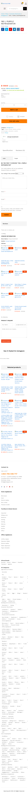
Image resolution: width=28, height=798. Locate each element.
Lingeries (16, 658)
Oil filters (11, 742)
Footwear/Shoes (5, 756)
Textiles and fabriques (8, 714)
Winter (3, 712)
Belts (9, 702)
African (4, 716)
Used (8, 738)
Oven (2, 498)
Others (10, 743)
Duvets (4, 682)
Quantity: (3, 102)
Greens (4, 583)
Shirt (19, 643)
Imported (3, 513)
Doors (18, 751)
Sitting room (4, 515)
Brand (3, 728)
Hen (8, 593)
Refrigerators (10, 127)
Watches (10, 767)
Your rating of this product (8, 173)
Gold (16, 767)
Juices (21, 583)
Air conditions (5, 613)
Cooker (4, 634)
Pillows (16, 682)
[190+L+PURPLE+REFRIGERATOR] (6, 29)
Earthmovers (13, 780)
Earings (15, 770)
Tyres (19, 738)
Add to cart (14, 110)
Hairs (14, 728)
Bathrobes (16, 688)
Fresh (3, 580)
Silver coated (10, 768)
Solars (13, 778)
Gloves (18, 706)
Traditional (5, 708)
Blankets (4, 643)
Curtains (18, 684)
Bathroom (4, 685)
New (3, 738)
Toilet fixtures (10, 751)
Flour (9, 577)
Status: (4, 90)
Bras (22, 658)
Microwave (4, 495)
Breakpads (4, 740)
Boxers (4, 666)
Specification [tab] (8, 150)
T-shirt (25, 643)
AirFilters (4, 742)
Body (9, 728)
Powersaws (21, 776)
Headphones (22, 617)
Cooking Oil (5, 578)
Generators (5, 776)
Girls (3, 655)
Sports (3, 691)
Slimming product (21, 730)
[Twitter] (4, 487)
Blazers (11, 678)
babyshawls (12, 643)
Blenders (10, 637)
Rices (21, 577)
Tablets (20, 609)
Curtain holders (21, 753)
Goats (3, 589)
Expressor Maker (5, 541)
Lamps (23, 750)
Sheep (9, 589)
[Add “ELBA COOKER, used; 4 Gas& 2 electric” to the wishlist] (10, 303)
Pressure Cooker (5, 504)
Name (3, 191)
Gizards (25, 593)
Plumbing (4, 750)
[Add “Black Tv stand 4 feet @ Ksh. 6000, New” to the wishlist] (10, 281)
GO (25, 8)
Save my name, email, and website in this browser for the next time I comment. (12, 209)
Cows (15, 589)
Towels (4, 688)
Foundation (5, 748)
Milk (16, 583)
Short (10, 648)
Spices (15, 577)
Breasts (4, 595)
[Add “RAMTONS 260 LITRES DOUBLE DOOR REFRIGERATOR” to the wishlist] (10, 258)
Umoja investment (12, 88)
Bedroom (3, 517)
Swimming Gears (6, 696)
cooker (6, 129)
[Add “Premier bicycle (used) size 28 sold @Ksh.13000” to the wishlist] (24, 303)
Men (3, 673)
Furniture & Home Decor (7, 718)
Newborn (4, 641)
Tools (3, 781)
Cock (3, 593)
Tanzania (3, 564)
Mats (8, 599)
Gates (24, 751)
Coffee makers (5, 539)
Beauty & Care (5, 726)
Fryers (3, 637)
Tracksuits (4, 694)
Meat (3, 584)
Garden (3, 526)
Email (3, 199)
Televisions (5, 611)
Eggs (13, 593)
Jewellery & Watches (6, 764)
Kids (15, 710)
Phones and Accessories (8, 614)
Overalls (12, 706)
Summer (21, 710)
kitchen (10, 129)
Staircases (4, 755)
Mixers (16, 637)
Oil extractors (21, 778)
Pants (15, 652)
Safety (16, 761)
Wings (18, 593)
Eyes (3, 732)
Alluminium (5, 605)
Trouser (4, 648)
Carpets (4, 684)
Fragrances (5, 730)
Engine (3, 743)
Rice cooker (4, 502)
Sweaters (11, 660)
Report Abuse (5, 141)
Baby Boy (4, 645)
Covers (19, 619)
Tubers (10, 583)
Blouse (4, 654)
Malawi (14, 562)
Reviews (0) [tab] (20, 150)
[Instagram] (12, 487)
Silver (3, 768)
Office (2, 530)
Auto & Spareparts (6, 733)
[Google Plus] (7, 487)
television (11, 131)
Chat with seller (14, 121)
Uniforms (4, 697)
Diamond (19, 768)
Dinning (3, 519)
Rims (25, 738)
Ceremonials (11, 712)
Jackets (18, 660)
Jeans (21, 652)
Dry (3, 574)
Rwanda (20, 562)
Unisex (3, 761)
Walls (3, 599)
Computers (5, 609)
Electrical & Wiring (14, 750)
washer (16, 131)
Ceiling (12, 605)
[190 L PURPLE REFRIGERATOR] (2, 29)
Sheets (10, 682)
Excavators (5, 780)
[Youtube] (9, 487)
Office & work (5, 762)
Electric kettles (5, 500)
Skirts (10, 652)
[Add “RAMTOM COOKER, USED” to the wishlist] (24, 258)
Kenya (6, 26)
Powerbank (11, 619)
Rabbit (21, 589)
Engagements (5, 772)
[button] (21, 116)
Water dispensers (5, 545)
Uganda (10, 564)
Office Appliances (6, 626)
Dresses (4, 652)
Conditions (4, 736)
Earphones (14, 617)
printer (19, 129)
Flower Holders (17, 599)
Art (2, 596)
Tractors (12, 776)
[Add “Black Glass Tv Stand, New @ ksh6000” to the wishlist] (24, 281)
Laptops (12, 609)
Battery (4, 619)
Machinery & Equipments (7, 774)
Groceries (4, 572)
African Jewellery (6, 770)
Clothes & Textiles (6, 638)
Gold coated (23, 767)
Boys (3, 661)
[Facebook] (1, 487)
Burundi (3, 562)
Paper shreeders (5, 547)
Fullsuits (23, 678)
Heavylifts (22, 780)
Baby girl (4, 649)
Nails (20, 728)
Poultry (4, 590)
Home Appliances (6, 620)
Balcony (3, 524)
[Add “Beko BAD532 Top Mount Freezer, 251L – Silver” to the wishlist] (24, 441)
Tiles (3, 751)
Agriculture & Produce (7, 569)
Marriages (19, 712)
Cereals (4, 577)
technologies (4, 131)
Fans (22, 637)
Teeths (12, 730)
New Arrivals (5, 617)
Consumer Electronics (7, 607)
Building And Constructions (8, 602)
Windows (4, 753)
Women (4, 667)
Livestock (4, 586)
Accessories (20, 742)
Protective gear (6, 703)
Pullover (4, 678)
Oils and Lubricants (15, 740)
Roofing (18, 748)
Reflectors (4, 706)
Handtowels (5, 690)
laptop (14, 129)
